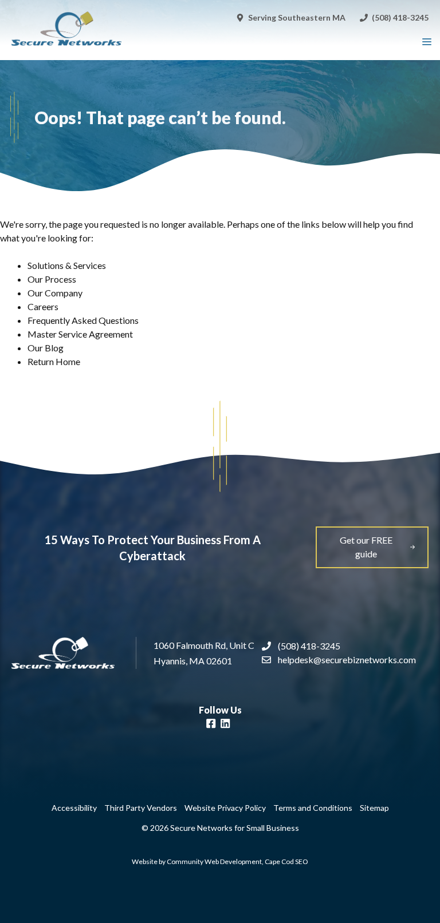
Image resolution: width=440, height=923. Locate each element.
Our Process (52, 279)
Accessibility (74, 808)
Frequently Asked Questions (83, 320)
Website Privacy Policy (225, 808)
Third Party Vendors (140, 808)
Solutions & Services (67, 265)
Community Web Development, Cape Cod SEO (237, 861)
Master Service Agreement (80, 333)
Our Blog (46, 347)
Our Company (55, 292)
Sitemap (374, 808)
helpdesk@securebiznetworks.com (347, 659)
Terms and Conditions (312, 808)
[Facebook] (211, 724)
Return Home (54, 361)
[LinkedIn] (225, 724)
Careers (43, 306)
